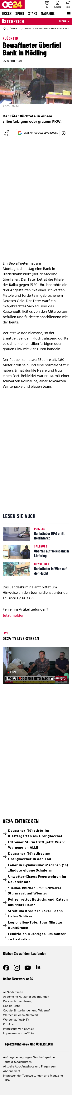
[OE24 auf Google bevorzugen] (63, 133)
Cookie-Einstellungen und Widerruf (26, 1010)
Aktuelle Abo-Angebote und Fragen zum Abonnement (29, 1069)
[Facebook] (6, 968)
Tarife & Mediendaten (17, 1062)
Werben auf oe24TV (16, 1019)
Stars (32, 13)
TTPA (6, 1080)
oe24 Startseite (13, 992)
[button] (9, 678)
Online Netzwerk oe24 (18, 978)
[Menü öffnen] (68, 13)
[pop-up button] (57, 678)
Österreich (13, 21)
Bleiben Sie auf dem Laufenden (24, 953)
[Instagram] (17, 968)
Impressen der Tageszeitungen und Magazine (33, 1075)
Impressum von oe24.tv (18, 1033)
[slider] (22, 678)
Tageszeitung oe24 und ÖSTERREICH (28, 1044)
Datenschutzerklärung (17, 1001)
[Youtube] (28, 968)
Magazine (48, 13)
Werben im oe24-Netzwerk (21, 1015)
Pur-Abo (8, 1024)
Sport (19, 13)
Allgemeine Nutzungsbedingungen (26, 996)
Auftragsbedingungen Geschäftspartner (29, 1057)
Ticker (7, 13)
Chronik (27, 28)
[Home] (4, 28)
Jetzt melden (13, 615)
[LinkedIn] (38, 968)
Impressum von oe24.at (18, 1029)
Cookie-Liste (11, 1006)
